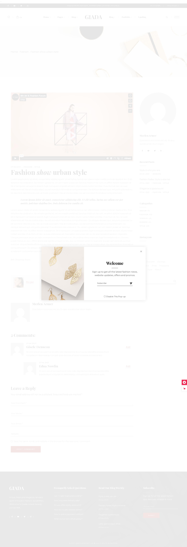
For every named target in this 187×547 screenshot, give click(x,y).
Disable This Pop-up (116, 296)
